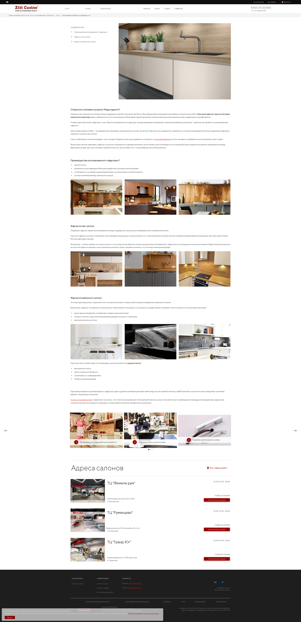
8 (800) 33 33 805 (135, 583)
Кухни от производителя (81, 400)
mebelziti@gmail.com (134, 588)
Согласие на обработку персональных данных (143, 613)
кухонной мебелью (162, 139)
